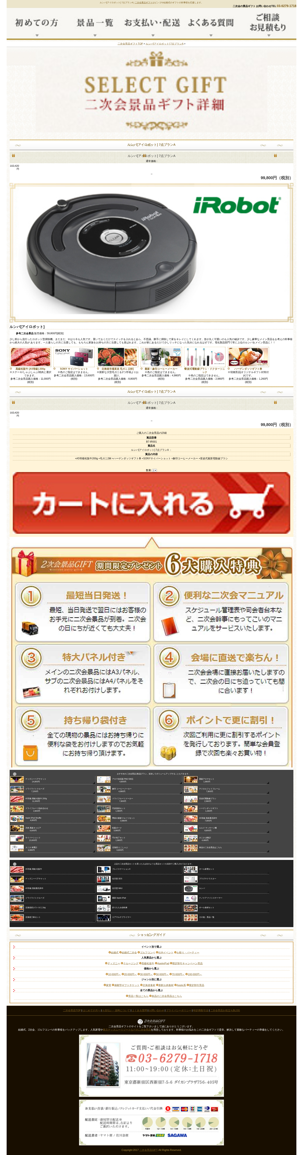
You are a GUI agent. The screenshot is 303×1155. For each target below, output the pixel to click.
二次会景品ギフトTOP (130, 43)
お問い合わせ (156, 1010)
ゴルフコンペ (147, 952)
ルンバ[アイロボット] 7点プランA (164, 43)
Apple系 (181, 985)
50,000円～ (162, 974)
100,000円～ (195, 974)
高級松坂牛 (148, 963)
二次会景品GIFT (148, 1150)
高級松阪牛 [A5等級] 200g (30, 368)
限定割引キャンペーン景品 (187, 963)
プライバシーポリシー (178, 1010)
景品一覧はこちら (138, 996)
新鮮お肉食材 (166, 985)
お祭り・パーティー (188, 952)
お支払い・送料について (116, 1010)
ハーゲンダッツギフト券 (248, 368)
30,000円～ (146, 974)
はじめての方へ (91, 1010)
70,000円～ (178, 974)
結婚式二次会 (129, 952)
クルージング (130, 963)
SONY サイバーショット (74, 368)
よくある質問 (139, 1010)
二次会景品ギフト (143, 2)
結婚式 (115, 952)
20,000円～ (130, 974)
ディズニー (113, 963)
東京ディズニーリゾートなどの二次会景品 (127, 1029)
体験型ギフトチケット (127, 985)
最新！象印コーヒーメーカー (161, 368)
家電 (108, 985)
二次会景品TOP (72, 1010)
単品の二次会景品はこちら (167, 996)
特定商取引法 (200, 1010)
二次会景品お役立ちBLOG (225, 1010)
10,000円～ (114, 974)
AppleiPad (163, 963)
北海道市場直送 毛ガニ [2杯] (118, 368)
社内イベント (165, 952)
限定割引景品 (196, 985)
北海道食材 (149, 985)
